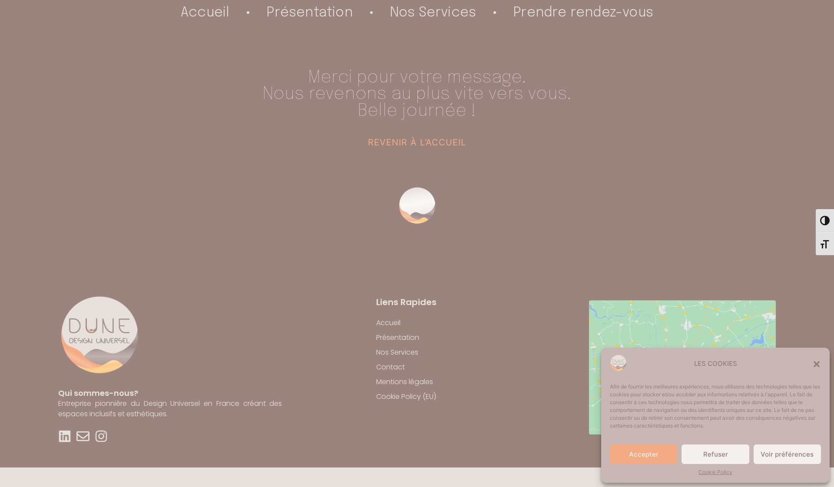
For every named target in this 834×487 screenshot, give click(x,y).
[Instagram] (101, 436)
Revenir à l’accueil (417, 142)
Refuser (715, 454)
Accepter (644, 454)
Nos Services (433, 13)
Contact (390, 367)
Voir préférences (787, 454)
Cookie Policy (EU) (406, 396)
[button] (816, 364)
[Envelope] (82, 436)
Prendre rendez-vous (583, 13)
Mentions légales (404, 382)
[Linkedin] (64, 436)
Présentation (309, 13)
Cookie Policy (715, 472)
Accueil (205, 13)
